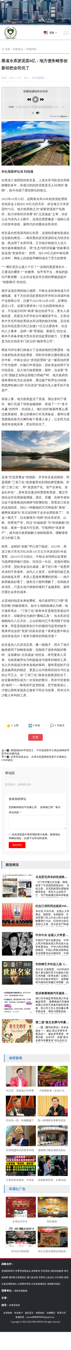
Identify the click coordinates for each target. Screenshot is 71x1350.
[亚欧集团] (52, 1206)
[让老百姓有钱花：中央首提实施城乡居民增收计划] (20, 1165)
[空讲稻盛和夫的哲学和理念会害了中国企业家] (20, 1135)
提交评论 (17, 845)
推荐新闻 (15, 1058)
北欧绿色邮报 (56, 1271)
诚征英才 (29, 1313)
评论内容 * (15, 812)
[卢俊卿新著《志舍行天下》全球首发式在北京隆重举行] (52, 1076)
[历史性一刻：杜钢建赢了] (20, 1105)
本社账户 (18, 1313)
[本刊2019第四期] (20, 1236)
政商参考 (35, 1271)
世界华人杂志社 (46, 1277)
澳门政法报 (32, 1277)
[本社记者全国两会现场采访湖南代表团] (52, 1236)
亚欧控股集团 (20, 1291)
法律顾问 (50, 1313)
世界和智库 (14, 1305)
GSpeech (63, 116)
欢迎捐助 (7, 1313)
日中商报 (59, 1277)
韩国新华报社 (53, 1284)
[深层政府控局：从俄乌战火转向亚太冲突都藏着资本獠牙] (52, 1165)
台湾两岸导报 (24, 1284)
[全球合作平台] (20, 1206)
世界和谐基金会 (23, 1271)
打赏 (35, 737)
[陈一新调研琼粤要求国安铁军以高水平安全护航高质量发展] (52, 1105)
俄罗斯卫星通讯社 (17, 1277)
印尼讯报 (45, 1271)
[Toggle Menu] (66, 33)
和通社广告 (17, 1189)
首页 (7, 49)
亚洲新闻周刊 (8, 1271)
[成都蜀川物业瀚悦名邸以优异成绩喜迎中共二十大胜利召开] (52, 1135)
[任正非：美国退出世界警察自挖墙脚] (20, 1076)
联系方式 (61, 1313)
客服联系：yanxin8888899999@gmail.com (34, 1317)
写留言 (61, 725)
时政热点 (18, 49)
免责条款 (40, 1313)
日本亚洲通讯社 (39, 1284)
